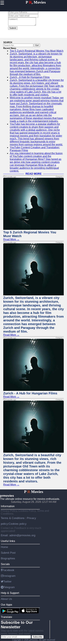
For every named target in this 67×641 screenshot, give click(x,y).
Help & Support (10, 592)
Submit (12, 28)
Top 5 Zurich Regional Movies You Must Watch (36, 50)
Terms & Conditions (13, 518)
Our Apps (6, 604)
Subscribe (37, 637)
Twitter (7, 581)
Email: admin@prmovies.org (18, 535)
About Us (6, 599)
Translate (6, 617)
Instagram (9, 575)
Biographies (8, 558)
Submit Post (8, 552)
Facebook (8, 570)
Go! (37, 45)
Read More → (11, 239)
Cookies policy (18, 523)
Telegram (9, 587)
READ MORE (34, 173)
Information (7, 506)
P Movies (33, 492)
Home (4, 547)
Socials (5, 564)
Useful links (8, 541)
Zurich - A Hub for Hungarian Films (30, 77)
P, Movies (36, 2)
